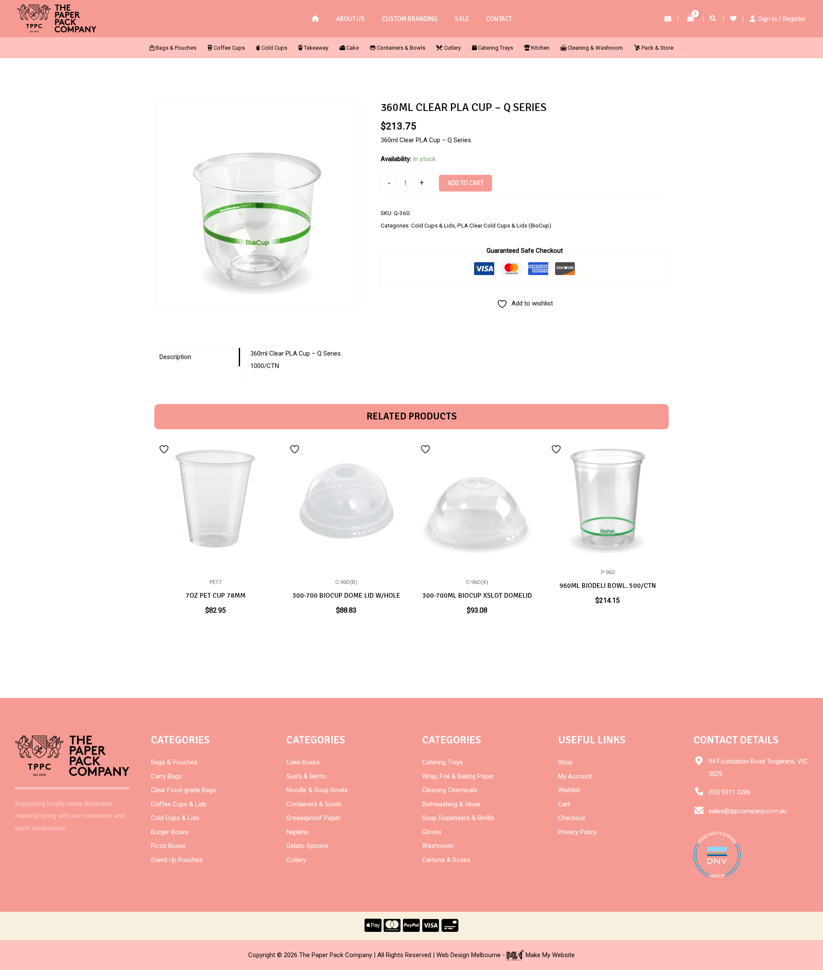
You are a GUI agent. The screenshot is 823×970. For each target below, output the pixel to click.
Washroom (438, 846)
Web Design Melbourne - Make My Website (505, 955)
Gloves (432, 832)
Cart (564, 804)
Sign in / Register (782, 19)
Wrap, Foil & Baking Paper (458, 776)
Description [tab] (175, 357)
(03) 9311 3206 (730, 792)
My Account (575, 776)
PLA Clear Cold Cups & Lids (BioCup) (504, 225)
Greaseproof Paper (313, 818)
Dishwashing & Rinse (451, 804)
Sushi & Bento (306, 776)
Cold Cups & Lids (433, 225)
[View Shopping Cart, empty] (691, 18)
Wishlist (569, 790)
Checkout (571, 818)
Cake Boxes (303, 762)
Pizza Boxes (168, 846)
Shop (565, 762)
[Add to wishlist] (165, 448)
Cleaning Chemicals (450, 790)
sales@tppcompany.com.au (748, 811)
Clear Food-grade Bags (183, 790)
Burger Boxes (170, 832)
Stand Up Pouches (177, 860)
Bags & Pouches (174, 762)
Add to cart (466, 183)
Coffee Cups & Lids (179, 804)
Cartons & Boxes (446, 860)
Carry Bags (166, 776)
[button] (713, 19)
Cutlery (296, 860)
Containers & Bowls (314, 804)
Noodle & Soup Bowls (317, 790)
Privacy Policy (577, 832)
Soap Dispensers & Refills (458, 818)
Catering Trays (442, 762)
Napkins (297, 832)
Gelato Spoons (307, 846)
